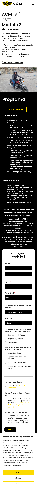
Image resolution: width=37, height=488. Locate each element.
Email (8, 282)
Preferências (18, 478)
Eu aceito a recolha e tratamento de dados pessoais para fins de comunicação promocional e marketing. (19, 419)
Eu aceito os (16, 387)
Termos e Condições (14, 382)
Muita (20, 339)
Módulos (8, 318)
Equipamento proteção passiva (17, 358)
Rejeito (18, 484)
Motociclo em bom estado (18, 363)
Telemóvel (10, 293)
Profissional (12, 342)
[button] (33, 4)
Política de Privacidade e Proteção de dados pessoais (19, 405)
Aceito (18, 472)
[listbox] (18, 312)
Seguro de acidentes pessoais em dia (20, 367)
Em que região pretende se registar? (18, 306)
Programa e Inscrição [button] (12, 62)
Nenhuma (11, 335)
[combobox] (7, 298)
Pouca (22, 335)
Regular (11, 339)
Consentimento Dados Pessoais (18, 394)
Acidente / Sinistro (15, 353)
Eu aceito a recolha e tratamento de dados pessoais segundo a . (19, 403)
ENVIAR (10, 429)
